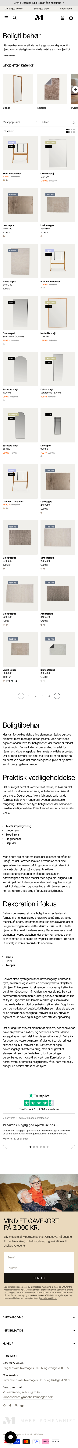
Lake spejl (46, 447)
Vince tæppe (9, 283)
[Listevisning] (73, 131)
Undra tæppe (47, 227)
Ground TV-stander (13, 501)
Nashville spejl (48, 335)
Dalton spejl (13, 335)
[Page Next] (57, 696)
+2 (15, 680)
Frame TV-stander (50, 281)
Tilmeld (39, 1278)
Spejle (9, 956)
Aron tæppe (47, 615)
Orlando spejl (47, 175)
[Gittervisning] (67, 131)
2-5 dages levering (14, 8)
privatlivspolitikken (48, 1298)
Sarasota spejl (10, 391)
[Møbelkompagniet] (39, 17)
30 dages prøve (41, 8)
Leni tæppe (8, 227)
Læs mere (9, 55)
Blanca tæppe (48, 671)
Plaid (9, 961)
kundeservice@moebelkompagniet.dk (28, 1397)
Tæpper (10, 965)
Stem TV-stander (12, 173)
